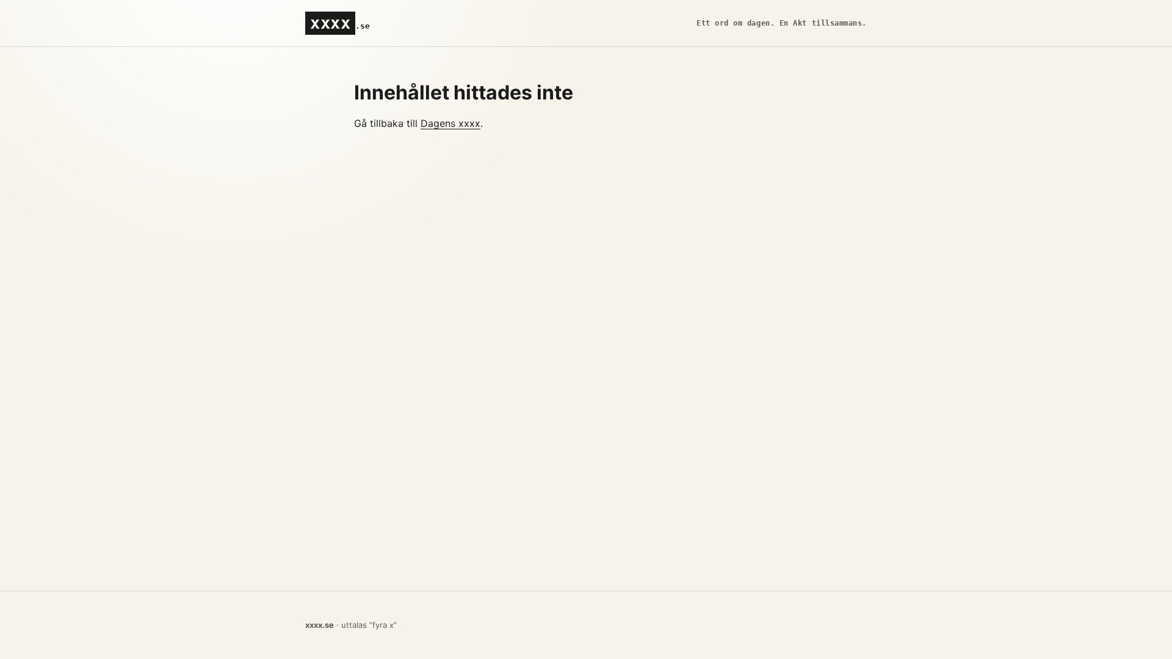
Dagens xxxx (450, 123)
